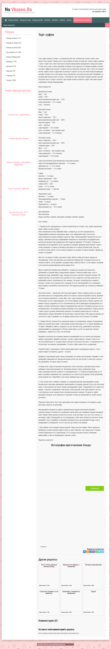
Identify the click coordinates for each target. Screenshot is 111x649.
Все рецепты (11, 52)
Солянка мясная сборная (18, 138)
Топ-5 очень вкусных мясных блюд (49, 566)
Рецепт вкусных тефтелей (18, 188)
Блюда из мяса (13, 20)
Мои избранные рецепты (82, 20)
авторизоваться (73, 633)
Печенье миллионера (93, 565)
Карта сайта (69, 644)
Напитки (9, 76)
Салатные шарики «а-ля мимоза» (49, 592)
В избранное (94, 488)
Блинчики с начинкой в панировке (71, 592)
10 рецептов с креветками (18, 115)
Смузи (93, 591)
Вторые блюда (11, 57)
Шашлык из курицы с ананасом (71, 566)
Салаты (69, 20)
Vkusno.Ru (18, 9)
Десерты (55, 20)
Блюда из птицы (25, 20)
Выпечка (47, 20)
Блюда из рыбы (38, 20)
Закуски (62, 20)
